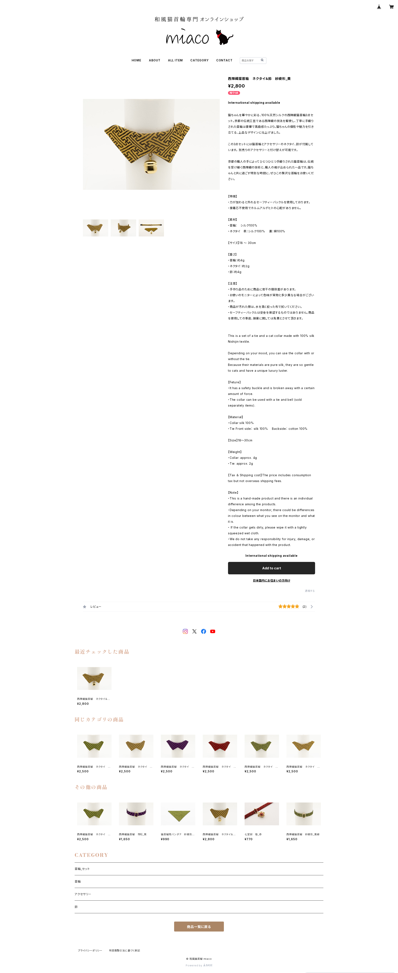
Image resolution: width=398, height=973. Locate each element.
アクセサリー (83, 894)
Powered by (194, 965)
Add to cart (271, 568)
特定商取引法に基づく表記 (124, 950)
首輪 (78, 881)
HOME (136, 60)
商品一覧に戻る (199, 927)
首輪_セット (82, 869)
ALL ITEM (175, 60)
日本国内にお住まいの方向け (271, 580)
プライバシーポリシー (90, 950)
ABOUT (154, 60)
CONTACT (224, 60)
